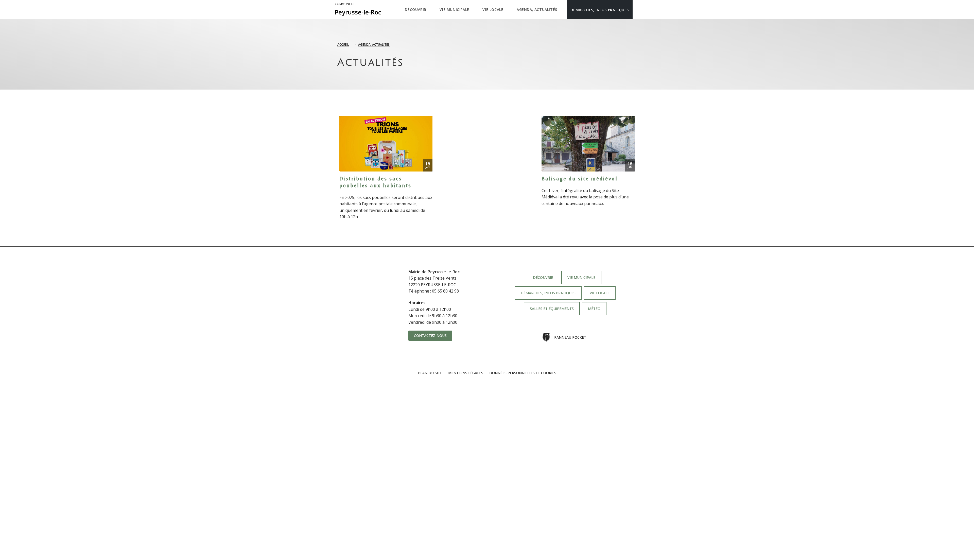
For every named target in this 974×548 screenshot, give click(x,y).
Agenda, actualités (374, 44)
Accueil (343, 44)
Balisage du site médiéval (580, 179)
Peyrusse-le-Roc (358, 9)
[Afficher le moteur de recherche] (638, 9)
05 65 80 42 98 (445, 291)
